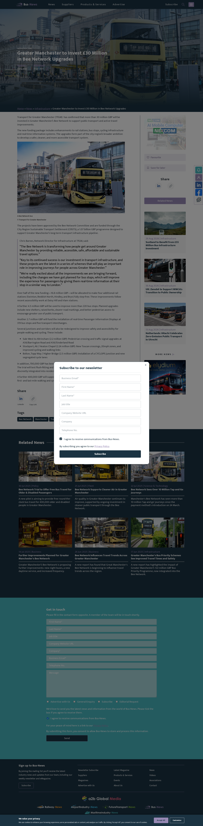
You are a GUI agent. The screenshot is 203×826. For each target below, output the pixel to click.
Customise (177, 820)
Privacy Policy (101, 446)
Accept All (161, 820)
